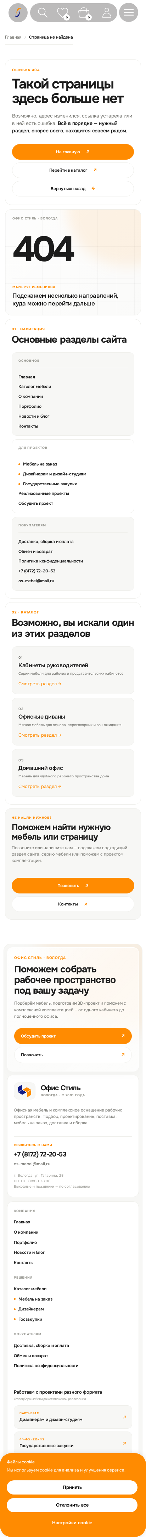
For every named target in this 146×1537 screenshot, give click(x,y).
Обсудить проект (35, 503)
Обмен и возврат (35, 551)
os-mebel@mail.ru (36, 581)
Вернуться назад (73, 188)
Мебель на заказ (40, 464)
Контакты (28, 426)
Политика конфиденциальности (50, 561)
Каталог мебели (34, 386)
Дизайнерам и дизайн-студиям (54, 474)
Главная (13, 37)
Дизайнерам (31, 1309)
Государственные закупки (50, 484)
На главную (73, 151)
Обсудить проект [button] (73, 1035)
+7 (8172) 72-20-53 (36, 571)
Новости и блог (33, 416)
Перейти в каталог (73, 169)
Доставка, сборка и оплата (45, 541)
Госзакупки (30, 1319)
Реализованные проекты (43, 493)
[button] (129, 12)
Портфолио (29, 406)
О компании (30, 396)
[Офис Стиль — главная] (24, 1090)
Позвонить (73, 885)
